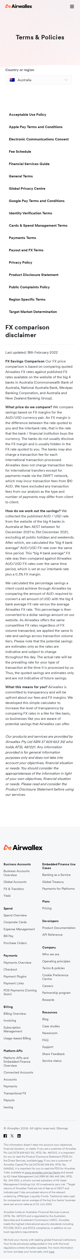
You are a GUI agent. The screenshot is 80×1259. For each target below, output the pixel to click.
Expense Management (19, 929)
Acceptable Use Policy (27, 114)
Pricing (47, 908)
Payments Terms (22, 237)
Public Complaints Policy (29, 287)
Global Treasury (53, 882)
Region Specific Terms (27, 299)
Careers (47, 986)
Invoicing (10, 1020)
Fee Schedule (20, 151)
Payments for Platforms (58, 889)
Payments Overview (17, 963)
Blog (45, 1019)
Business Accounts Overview (17, 873)
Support (47, 1047)
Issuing (8, 1107)
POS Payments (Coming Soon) (20, 992)
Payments (10, 1086)
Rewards (48, 1000)
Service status (52, 1061)
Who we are (50, 954)
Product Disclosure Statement (33, 274)
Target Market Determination (33, 311)
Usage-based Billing (17, 1038)
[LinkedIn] (19, 1136)
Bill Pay (8, 936)
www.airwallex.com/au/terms (42, 1172)
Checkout (10, 969)
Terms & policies (53, 968)
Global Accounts (15, 882)
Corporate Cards (15, 922)
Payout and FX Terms (26, 250)
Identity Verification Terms (30, 213)
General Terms (21, 176)
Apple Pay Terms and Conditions (36, 127)
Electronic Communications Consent (39, 139)
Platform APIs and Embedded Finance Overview (17, 1062)
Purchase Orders (15, 943)
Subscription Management (13, 1029)
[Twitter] (12, 1136)
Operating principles (56, 961)
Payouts (9, 1100)
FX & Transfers (14, 889)
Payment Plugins (15, 976)
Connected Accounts (18, 1072)
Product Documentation (59, 928)
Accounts (10, 1079)
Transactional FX (15, 1093)
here (40, 1160)
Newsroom (50, 1033)
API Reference (52, 935)
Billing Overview (15, 1014)
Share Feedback (53, 1054)
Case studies (51, 1026)
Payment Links (14, 983)
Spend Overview (15, 915)
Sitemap (62, 1128)
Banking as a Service (56, 875)
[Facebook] (5, 1136)
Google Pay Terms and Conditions (37, 200)
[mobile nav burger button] (71, 6)
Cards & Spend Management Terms (38, 225)
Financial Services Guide (29, 164)
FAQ (45, 1040)
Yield (7, 896)
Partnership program (56, 993)
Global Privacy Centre (27, 188)
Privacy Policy (20, 262)
